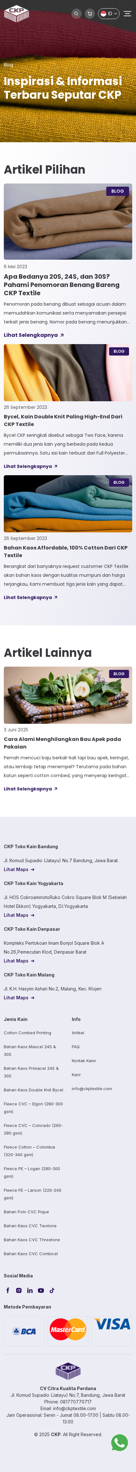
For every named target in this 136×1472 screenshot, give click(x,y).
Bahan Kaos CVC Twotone (30, 1225)
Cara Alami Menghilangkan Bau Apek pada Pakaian (62, 743)
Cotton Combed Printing (27, 1032)
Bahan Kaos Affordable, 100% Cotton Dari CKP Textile (65, 551)
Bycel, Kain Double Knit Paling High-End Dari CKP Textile (63, 420)
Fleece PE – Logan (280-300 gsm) (32, 1172)
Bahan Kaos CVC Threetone (32, 1239)
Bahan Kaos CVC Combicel (31, 1253)
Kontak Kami (84, 1060)
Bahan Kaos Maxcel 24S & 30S (30, 1050)
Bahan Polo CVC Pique (26, 1211)
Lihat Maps (16, 869)
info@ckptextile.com (92, 1088)
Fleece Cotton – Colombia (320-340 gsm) (29, 1150)
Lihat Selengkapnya (31, 335)
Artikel (78, 1032)
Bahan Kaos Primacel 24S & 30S (31, 1072)
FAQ (76, 1046)
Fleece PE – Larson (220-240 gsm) (32, 1194)
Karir (76, 1074)
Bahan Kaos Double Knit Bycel (33, 1089)
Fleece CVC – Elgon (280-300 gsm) (33, 1107)
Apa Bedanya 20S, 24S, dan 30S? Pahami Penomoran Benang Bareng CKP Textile (62, 284)
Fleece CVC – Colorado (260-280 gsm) (33, 1129)
